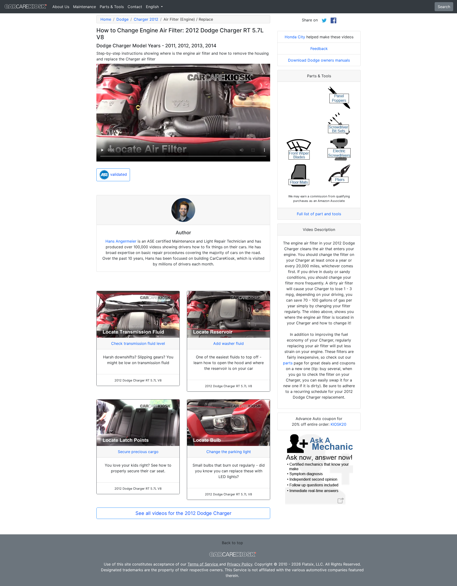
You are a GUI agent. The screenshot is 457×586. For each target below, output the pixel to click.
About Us (60, 6)
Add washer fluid (228, 343)
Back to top (232, 542)
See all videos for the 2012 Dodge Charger (183, 513)
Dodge (122, 19)
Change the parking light (228, 451)
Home (105, 19)
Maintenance (84, 6)
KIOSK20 (338, 424)
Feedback (319, 48)
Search (444, 6)
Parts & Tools (112, 6)
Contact (135, 6)
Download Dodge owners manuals (319, 60)
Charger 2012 (146, 19)
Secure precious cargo (138, 451)
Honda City (295, 36)
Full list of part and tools (319, 213)
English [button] (153, 6)
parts (288, 363)
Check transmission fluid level (138, 343)
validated (118, 174)
